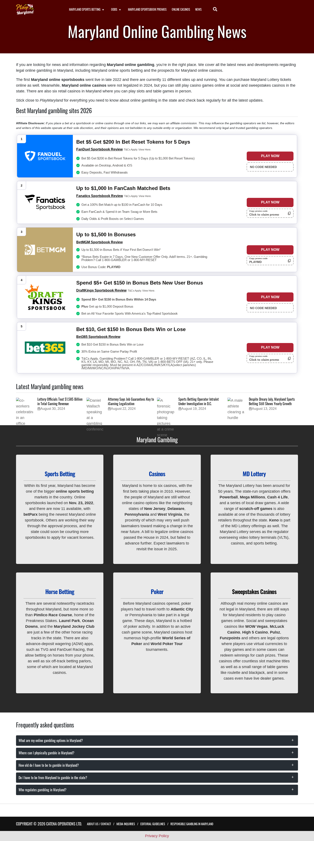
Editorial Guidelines (152, 824)
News (198, 9)
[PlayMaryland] (37, 9)
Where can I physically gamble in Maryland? (46, 752)
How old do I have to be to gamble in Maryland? (49, 765)
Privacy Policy (157, 836)
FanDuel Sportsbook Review (99, 149)
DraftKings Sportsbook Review (101, 290)
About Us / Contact (99, 824)
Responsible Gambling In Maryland (191, 824)
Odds (114, 9)
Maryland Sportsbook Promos (147, 9)
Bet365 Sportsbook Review (98, 337)
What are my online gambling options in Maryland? (51, 740)
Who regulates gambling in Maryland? (42, 789)
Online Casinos (181, 9)
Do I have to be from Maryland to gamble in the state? (53, 777)
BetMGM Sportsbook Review (99, 242)
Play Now (270, 156)
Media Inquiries (125, 824)
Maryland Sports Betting (84, 9)
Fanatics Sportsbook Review (99, 196)
